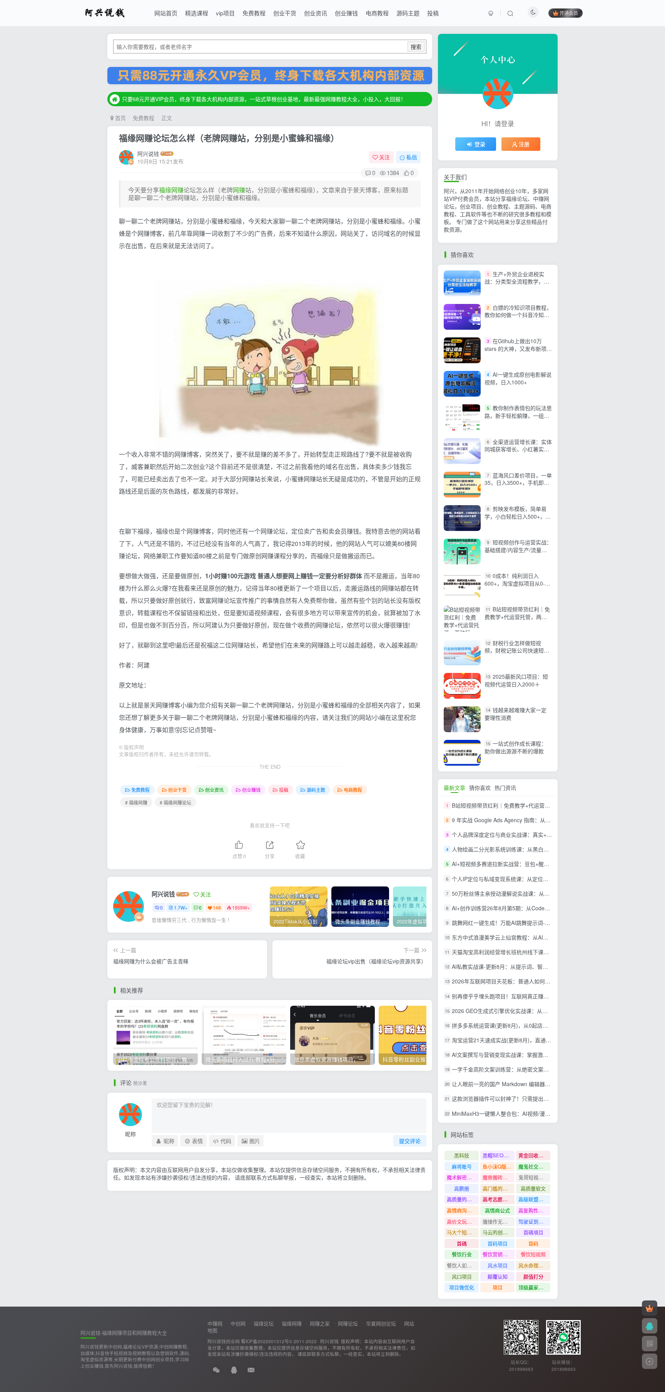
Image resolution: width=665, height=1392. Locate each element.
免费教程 (254, 13)
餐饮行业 (462, 1254)
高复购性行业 (533, 1210)
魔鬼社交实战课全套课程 (534, 1166)
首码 (533, 1243)
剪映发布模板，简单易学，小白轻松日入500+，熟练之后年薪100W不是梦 (518, 516)
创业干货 (284, 13)
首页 (120, 118)
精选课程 (196, 13)
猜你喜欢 (480, 787)
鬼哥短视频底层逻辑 (534, 1177)
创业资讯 (315, 13)
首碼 (462, 1243)
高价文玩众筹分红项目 (463, 1221)
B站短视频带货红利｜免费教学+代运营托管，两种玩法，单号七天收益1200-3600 (517, 621)
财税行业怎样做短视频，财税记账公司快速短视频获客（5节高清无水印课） (518, 650)
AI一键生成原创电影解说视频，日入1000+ (518, 378)
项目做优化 (461, 1287)
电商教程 (377, 13)
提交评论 (410, 1141)
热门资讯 (505, 787)
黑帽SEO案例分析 (499, 1155)
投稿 (433, 13)
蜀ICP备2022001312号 (265, 1341)
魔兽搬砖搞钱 (498, 1177)
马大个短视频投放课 (463, 1232)
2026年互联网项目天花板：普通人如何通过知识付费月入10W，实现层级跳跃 (544, 981)
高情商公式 (497, 1210)
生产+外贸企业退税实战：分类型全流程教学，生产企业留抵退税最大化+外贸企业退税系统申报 (517, 285)
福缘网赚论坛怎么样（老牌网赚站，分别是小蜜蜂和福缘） (229, 138)
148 (217, 907)
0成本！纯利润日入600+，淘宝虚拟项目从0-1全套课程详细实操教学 (516, 583)
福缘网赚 (171, 189)
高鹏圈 (461, 1188)
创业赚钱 (346, 13)
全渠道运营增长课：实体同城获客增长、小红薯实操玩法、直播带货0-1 (518, 449)
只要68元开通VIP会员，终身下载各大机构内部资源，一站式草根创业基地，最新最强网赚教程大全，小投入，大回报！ (264, 99)
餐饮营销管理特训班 (499, 1254)
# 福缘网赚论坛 (175, 802)
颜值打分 (533, 1276)
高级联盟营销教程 (534, 1199)
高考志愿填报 (498, 1199)
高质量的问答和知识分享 (463, 1199)
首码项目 (498, 1243)
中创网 (238, 1323)
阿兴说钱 (148, 153)
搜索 (416, 46)
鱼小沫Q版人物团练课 (499, 1166)
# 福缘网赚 (136, 802)
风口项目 (462, 1276)
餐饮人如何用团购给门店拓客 (463, 1265)
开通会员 (569, 13)
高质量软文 (533, 1188)
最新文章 (454, 787)
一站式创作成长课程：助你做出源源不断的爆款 (515, 747)
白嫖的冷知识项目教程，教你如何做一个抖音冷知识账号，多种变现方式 (518, 315)
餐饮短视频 (533, 1254)
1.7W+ (180, 907)
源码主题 (407, 13)
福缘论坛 (264, 1323)
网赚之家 (320, 1323)
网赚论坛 (348, 1323)
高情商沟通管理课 (463, 1210)
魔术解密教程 (462, 1177)
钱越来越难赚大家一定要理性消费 (515, 713)
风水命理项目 (533, 1265)
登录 (480, 144)
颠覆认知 (498, 1276)
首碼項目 (533, 1232)
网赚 (239, 189)
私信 (411, 157)
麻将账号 (462, 1166)
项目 (498, 1287)
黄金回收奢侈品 (534, 1155)
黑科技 (461, 1155)
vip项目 (225, 13)
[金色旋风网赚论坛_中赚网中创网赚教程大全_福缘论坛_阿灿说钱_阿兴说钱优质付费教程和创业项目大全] (105, 12)
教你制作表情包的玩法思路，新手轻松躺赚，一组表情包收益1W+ (518, 415)
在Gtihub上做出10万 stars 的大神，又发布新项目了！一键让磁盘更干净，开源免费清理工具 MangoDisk (518, 352)
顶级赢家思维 (533, 1287)
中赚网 (214, 1323)
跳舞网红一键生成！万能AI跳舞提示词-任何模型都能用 (517, 922)
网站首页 (165, 13)
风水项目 (498, 1265)
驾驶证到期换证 (534, 1221)
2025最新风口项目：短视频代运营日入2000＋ (516, 680)
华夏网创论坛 (381, 1323)
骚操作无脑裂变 (499, 1221)
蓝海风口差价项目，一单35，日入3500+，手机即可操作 (518, 482)
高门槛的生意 (498, 1188)
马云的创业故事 (499, 1232)
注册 (524, 144)
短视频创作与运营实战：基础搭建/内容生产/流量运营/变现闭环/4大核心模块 (518, 549)
